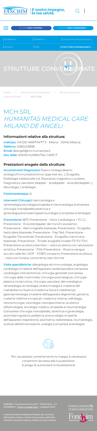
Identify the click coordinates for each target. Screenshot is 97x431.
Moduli (9, 47)
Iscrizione (10, 39)
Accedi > (31, 28)
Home (7, 92)
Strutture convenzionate (76, 47)
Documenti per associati (77, 39)
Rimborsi (39, 39)
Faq (37, 47)
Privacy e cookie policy (27, 407)
